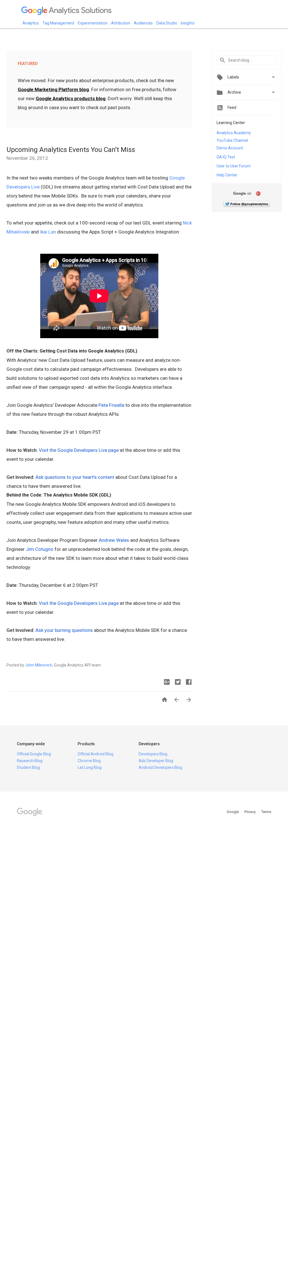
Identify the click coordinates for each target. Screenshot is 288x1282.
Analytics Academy (234, 133)
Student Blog (28, 767)
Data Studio (166, 23)
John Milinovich (38, 665)
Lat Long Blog (90, 767)
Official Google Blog (34, 754)
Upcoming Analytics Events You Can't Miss (70, 150)
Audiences (143, 23)
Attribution (120, 23)
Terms (266, 812)
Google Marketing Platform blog (53, 89)
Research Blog (29, 760)
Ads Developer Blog (156, 760)
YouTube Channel (232, 140)
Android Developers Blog (160, 767)
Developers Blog (153, 754)
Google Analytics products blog (70, 98)
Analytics (30, 23)
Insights (188, 23)
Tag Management (58, 23)
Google (233, 812)
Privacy (250, 812)
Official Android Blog (95, 754)
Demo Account (230, 148)
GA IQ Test (226, 157)
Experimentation (92, 23)
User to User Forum (234, 166)
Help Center (227, 175)
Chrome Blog (89, 760)
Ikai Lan (48, 232)
